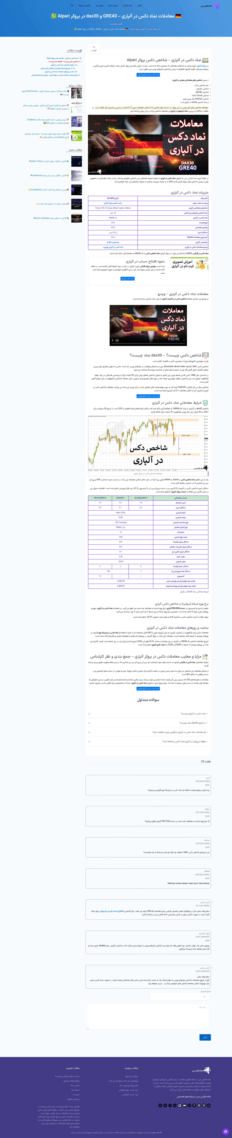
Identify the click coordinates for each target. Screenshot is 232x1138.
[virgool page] (170, 1105)
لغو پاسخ (203, 991)
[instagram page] (189, 1105)
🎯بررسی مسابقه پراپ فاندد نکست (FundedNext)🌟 (48, 189)
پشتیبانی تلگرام (113, 242)
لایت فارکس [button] (127, 5)
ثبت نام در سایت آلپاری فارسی (148, 75)
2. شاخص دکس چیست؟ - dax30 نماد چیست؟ (64, 62)
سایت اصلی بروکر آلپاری (113, 203)
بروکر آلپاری (201, 65)
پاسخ (207, 784)
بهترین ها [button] (99, 5)
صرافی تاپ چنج (131, 1076)
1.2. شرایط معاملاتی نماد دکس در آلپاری (64, 65)
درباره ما (76, 1095)
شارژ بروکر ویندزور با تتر (128, 1085)
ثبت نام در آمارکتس (130, 1095)
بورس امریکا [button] (113, 5)
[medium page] (160, 1105)
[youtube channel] (209, 1105)
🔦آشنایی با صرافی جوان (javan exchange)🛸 (51, 218)
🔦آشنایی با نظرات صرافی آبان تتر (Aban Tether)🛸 (49, 161)
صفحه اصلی (152, 29)
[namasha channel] (204, 1105)
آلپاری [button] (139, 5)
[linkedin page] (165, 1105)
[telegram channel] (175, 1105)
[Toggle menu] (225, 1131)
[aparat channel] (199, 1105)
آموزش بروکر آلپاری (138, 29)
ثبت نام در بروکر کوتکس (128, 1090)
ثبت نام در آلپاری (128, 278)
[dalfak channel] (184, 1105)
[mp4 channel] (180, 1105)
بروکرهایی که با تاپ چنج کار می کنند (123, 1081)
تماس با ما (75, 1085)
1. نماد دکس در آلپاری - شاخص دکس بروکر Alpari (63, 58)
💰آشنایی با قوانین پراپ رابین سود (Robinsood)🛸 (49, 175)
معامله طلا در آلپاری (72, 1081)
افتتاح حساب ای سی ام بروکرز (111, 911)
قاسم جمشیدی (116, 24)
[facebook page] (194, 1105)
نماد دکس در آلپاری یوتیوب (113, 247)
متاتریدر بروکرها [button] (85, 5)
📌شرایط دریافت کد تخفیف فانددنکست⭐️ (52, 204)
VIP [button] (71, 5)
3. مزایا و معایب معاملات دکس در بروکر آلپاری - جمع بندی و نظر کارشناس (55, 75)
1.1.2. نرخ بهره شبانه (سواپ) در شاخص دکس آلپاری (58, 68)
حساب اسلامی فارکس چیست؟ (67, 1076)
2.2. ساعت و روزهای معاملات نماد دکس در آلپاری (61, 72)
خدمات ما (75, 1090)
